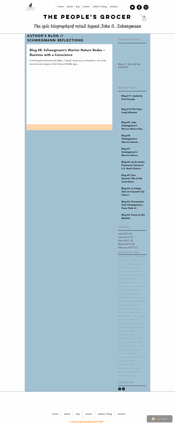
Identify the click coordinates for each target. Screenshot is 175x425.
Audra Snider (130, 271)
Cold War (121, 279)
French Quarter (137, 290)
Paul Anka (140, 323)
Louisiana (121, 308)
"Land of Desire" (134, 260)
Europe (131, 286)
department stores (124, 368)
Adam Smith (122, 268)
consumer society (139, 357)
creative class (122, 364)
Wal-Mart (121, 346)
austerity (141, 346)
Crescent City (131, 279)
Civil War (143, 275)
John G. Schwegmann (125, 301)
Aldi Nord (136, 268)
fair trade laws (123, 372)
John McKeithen (140, 301)
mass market (131, 375)
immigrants (122, 375)
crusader (131, 364)
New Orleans (122, 320)
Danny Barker (123, 282)
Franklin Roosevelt (124, 290)
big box (120, 349)
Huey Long (135, 297)
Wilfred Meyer (131, 346)
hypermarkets (133, 372)
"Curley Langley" (139, 256)
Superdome (134, 331)
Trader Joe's (122, 342)
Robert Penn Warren (137, 327)
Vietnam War (132, 342)
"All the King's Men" (125, 256)
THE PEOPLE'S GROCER (87, 16)
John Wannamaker (124, 305)
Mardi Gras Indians (125, 316)
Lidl (140, 305)
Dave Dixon (133, 282)
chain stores (122, 353)
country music (133, 361)
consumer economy (124, 357)
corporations (122, 361)
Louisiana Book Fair (133, 308)
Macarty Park (123, 312)
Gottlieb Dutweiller (132, 294)
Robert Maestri (123, 327)
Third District (138, 338)
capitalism (134, 349)
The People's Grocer (125, 338)
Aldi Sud (121, 271)
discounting (136, 368)
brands (127, 349)
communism (132, 353)
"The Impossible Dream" (135, 264)
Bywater (135, 275)
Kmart (135, 305)
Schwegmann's (123, 331)
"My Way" (121, 264)
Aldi (129, 268)
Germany (121, 294)
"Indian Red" (122, 260)
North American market (126, 323)
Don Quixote (122, 286)
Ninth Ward (133, 320)
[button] (144, 18)
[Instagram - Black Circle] (145, 7)
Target (132, 335)
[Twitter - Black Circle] (132, 7)
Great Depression (124, 297)
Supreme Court (123, 335)
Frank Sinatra (140, 286)
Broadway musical (124, 275)
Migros (143, 316)
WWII (140, 342)
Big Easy (139, 271)
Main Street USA (135, 312)
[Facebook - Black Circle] (139, 7)
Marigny (136, 316)
